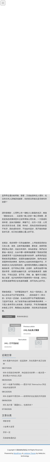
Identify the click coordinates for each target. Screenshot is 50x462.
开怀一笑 (6, 432)
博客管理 (6, 421)
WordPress (18, 453)
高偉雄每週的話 (22, 316)
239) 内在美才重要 (31, 330)
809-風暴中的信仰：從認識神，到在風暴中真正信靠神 (24, 362)
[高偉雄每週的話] (11, 329)
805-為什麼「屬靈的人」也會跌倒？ (18, 405)
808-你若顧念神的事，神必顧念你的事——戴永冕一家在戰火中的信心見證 (24, 374)
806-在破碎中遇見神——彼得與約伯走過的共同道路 (24, 396)
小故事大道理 (8, 427)
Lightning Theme (29, 453)
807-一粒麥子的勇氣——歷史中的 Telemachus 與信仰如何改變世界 (24, 386)
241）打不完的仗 (11, 343)
